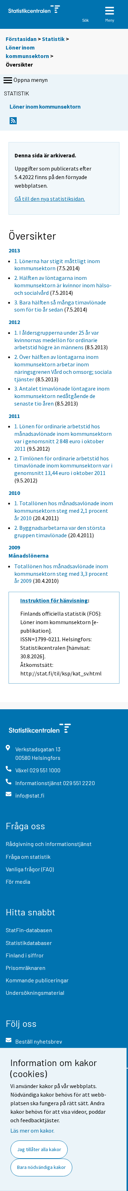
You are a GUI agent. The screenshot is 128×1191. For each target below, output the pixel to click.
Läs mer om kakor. (32, 1130)
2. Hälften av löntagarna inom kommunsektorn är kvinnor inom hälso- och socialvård (63, 285)
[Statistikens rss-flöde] (13, 122)
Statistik (53, 38)
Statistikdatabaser (29, 942)
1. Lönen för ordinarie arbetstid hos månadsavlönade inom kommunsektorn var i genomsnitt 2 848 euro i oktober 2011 (63, 437)
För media (18, 881)
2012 (14, 321)
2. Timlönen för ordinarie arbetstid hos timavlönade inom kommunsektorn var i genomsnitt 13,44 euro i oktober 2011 (63, 466)
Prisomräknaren (26, 967)
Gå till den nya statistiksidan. (50, 198)
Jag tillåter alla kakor (39, 1149)
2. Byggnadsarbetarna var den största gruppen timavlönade (59, 531)
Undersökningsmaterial (35, 992)
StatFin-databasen (29, 929)
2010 (14, 492)
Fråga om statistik (28, 856)
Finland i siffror (25, 955)
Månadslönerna (29, 555)
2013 (14, 250)
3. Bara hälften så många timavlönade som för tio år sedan (60, 306)
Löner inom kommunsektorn (45, 106)
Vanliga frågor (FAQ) (30, 869)
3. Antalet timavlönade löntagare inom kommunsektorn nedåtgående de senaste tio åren (62, 396)
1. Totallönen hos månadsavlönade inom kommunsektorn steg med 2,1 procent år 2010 (63, 511)
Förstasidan (21, 38)
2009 (14, 547)
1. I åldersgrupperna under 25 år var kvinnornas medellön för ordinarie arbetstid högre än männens (56, 340)
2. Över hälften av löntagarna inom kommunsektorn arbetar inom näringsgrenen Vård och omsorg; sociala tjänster (63, 367)
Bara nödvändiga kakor (41, 1167)
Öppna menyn (31, 79)
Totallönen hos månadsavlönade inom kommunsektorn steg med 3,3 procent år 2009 (61, 574)
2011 (14, 415)
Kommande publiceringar (37, 980)
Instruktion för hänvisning (54, 600)
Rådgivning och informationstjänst (49, 843)
